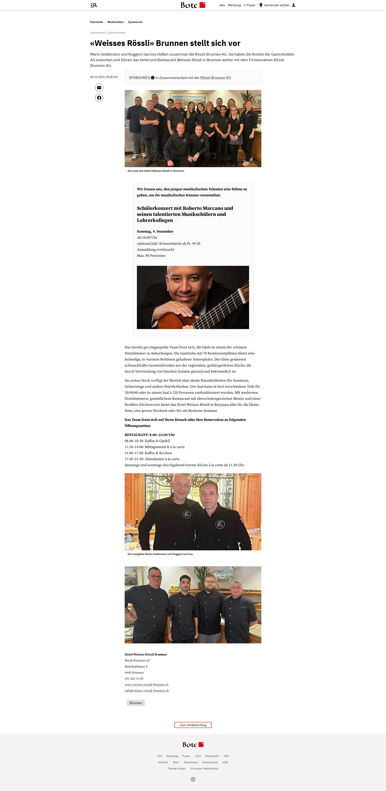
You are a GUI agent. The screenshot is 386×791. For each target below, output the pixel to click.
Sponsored (135, 22)
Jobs (198, 756)
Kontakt (163, 762)
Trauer (186, 756)
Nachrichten (115, 22)
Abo (222, 5)
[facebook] (110, 99)
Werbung (234, 5)
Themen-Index (177, 768)
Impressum (191, 762)
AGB (225, 762)
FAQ (226, 756)
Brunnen (221, 404)
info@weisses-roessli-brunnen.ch (147, 691)
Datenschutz (210, 762)
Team (176, 762)
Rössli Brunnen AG (215, 77)
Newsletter (212, 756)
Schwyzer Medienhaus (204, 768)
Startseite (96, 22)
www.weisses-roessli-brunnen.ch (146, 685)
